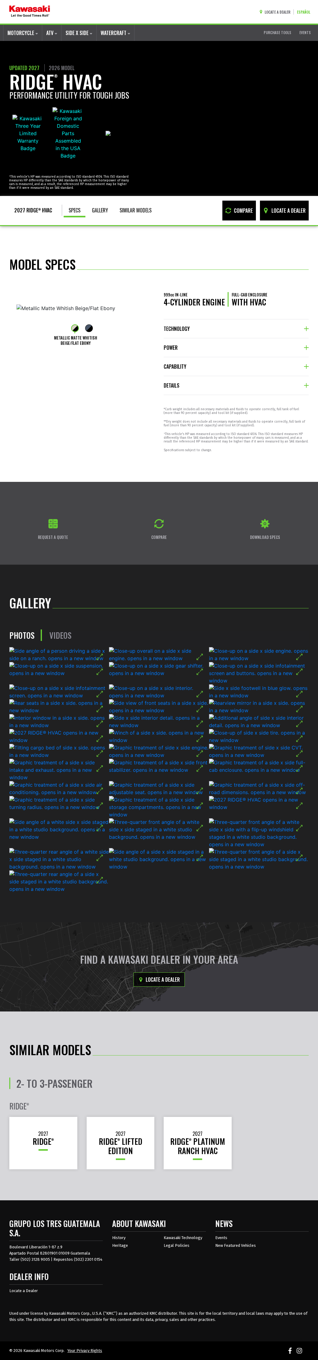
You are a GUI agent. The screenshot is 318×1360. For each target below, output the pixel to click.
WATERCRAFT (114, 33)
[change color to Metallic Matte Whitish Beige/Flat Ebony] (75, 328)
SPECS (74, 210)
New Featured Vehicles (235, 1245)
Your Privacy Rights (84, 1350)
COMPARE (243, 210)
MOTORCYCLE (21, 33)
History (118, 1237)
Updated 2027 (24, 68)
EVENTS (305, 32)
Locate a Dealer (162, 979)
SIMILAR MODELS (136, 210)
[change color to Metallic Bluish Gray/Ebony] (89, 328)
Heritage (120, 1245)
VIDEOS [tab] (60, 635)
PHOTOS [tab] (21, 635)
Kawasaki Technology (183, 1237)
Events (221, 1237)
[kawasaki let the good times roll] (29, 12)
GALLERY (100, 210)
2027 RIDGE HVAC (33, 210)
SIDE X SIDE (78, 33)
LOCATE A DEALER (288, 210)
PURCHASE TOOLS (277, 32)
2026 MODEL (62, 68)
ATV (50, 33)
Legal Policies (176, 1245)
